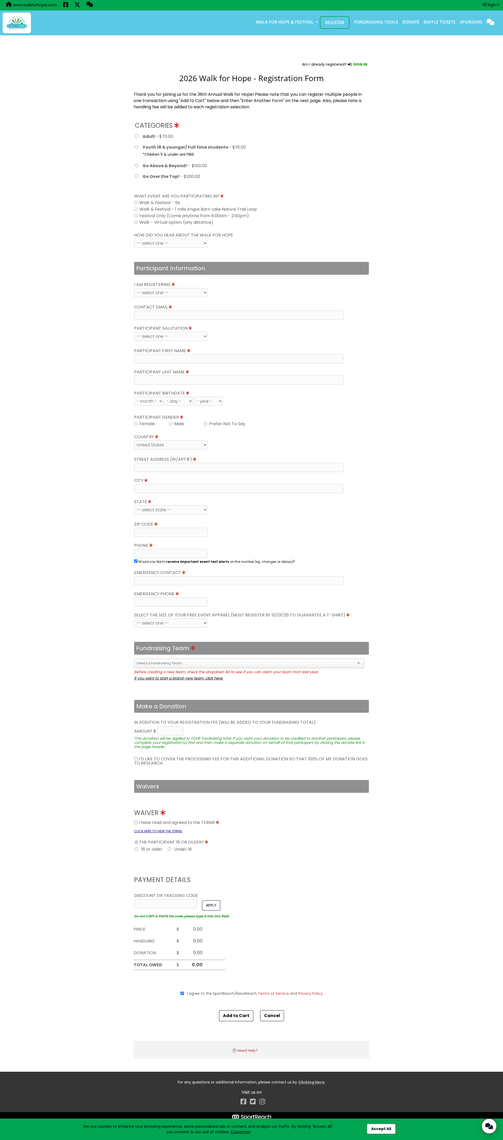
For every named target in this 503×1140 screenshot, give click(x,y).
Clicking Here (311, 1082)
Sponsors (471, 22)
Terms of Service (273, 993)
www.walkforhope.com (34, 5)
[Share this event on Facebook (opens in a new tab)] (65, 5)
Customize (240, 1132)
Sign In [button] (493, 4)
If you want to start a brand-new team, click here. (178, 678)
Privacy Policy (310, 993)
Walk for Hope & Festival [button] (285, 22)
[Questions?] (89, 5)
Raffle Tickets (440, 22)
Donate (410, 22)
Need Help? (247, 1050)
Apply (211, 905)
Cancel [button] (272, 1016)
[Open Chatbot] (489, 1126)
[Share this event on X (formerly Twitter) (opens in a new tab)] (77, 5)
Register (334, 22)
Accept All (381, 1128)
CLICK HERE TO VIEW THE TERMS (158, 831)
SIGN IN (360, 64)
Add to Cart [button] (236, 1016)
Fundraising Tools (376, 22)
